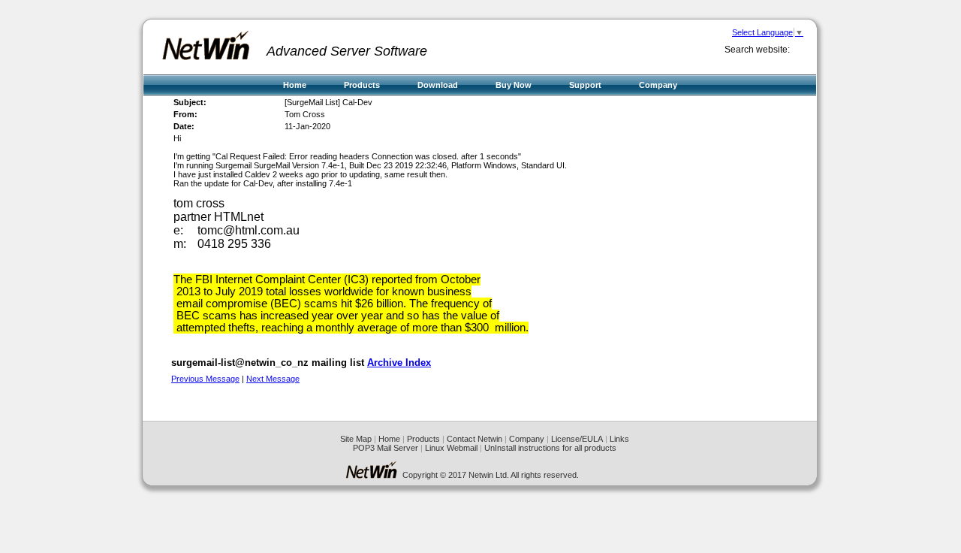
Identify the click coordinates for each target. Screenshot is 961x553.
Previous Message (205, 378)
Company (658, 84)
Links (619, 438)
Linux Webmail (451, 447)
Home (294, 84)
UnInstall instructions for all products (550, 447)
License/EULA (577, 438)
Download (437, 84)
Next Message (273, 378)
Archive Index (399, 362)
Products (362, 84)
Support (585, 84)
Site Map (356, 438)
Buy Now (514, 84)
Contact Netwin (474, 438)
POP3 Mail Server (385, 447)
